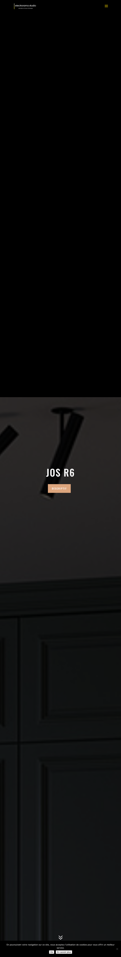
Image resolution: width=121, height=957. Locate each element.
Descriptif (59, 488)
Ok (51, 952)
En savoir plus (64, 952)
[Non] (117, 949)
